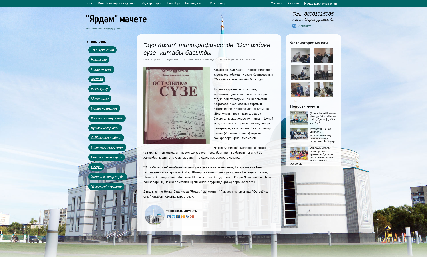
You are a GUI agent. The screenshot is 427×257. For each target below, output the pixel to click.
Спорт (96, 167)
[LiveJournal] (187, 217)
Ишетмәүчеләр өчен (107, 147)
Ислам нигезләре (104, 108)
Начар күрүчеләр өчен (320, 3)
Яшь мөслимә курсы (106, 157)
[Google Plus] (192, 217)
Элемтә (276, 3)
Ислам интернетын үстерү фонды (243, 241)
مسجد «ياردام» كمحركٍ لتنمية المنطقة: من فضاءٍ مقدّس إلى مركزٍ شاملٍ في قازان (323, 117)
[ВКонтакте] (169, 217)
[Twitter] (173, 217)
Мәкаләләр (218, 3)
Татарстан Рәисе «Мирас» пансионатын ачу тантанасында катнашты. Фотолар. (322, 135)
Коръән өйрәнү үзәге (107, 118)
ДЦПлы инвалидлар (106, 137)
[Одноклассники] (183, 217)
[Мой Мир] (178, 217)
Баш (89, 3)
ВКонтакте (304, 25)
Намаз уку (99, 59)
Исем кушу (99, 89)
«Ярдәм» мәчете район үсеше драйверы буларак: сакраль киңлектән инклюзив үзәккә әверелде (312, 156)
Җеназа (97, 79)
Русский (293, 3)
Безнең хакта (194, 3)
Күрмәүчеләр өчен (105, 128)
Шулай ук (173, 3)
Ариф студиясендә (322, 236)
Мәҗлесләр (100, 98)
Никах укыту (101, 69)
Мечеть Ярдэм (151, 59)
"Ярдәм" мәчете (116, 18)
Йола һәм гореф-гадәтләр (117, 3)
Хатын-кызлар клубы (107, 177)
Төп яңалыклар (102, 50)
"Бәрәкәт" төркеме (106, 186)
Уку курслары (151, 3)
